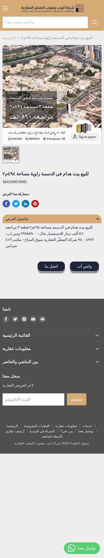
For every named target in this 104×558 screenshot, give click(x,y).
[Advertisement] (52, 505)
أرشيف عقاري (14, 431)
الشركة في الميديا (42, 431)
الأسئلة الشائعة (52, 436)
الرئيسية (9, 38)
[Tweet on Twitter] (16, 203)
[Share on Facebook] (6, 203)
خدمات (87, 426)
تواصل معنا (85, 431)
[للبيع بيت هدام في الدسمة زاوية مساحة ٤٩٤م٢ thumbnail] (11, 155)
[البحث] (94, 22)
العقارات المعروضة (37, 426)
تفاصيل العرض (17, 219)
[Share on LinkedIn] (25, 203)
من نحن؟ (66, 431)
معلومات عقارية (66, 426)
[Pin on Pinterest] (35, 203)
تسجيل (76, 399)
